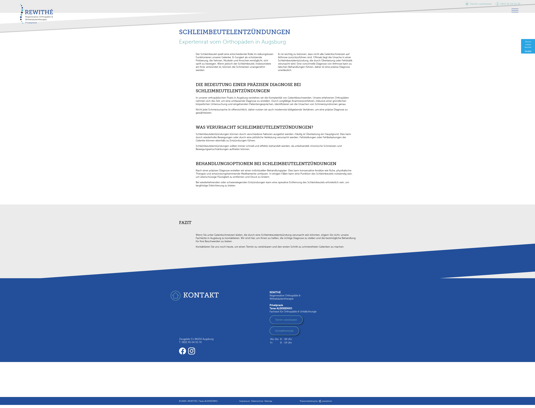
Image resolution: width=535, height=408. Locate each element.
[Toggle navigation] (515, 11)
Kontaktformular (284, 331)
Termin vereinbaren (286, 320)
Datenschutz (257, 402)
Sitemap (268, 402)
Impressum (244, 402)
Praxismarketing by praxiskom (316, 402)
